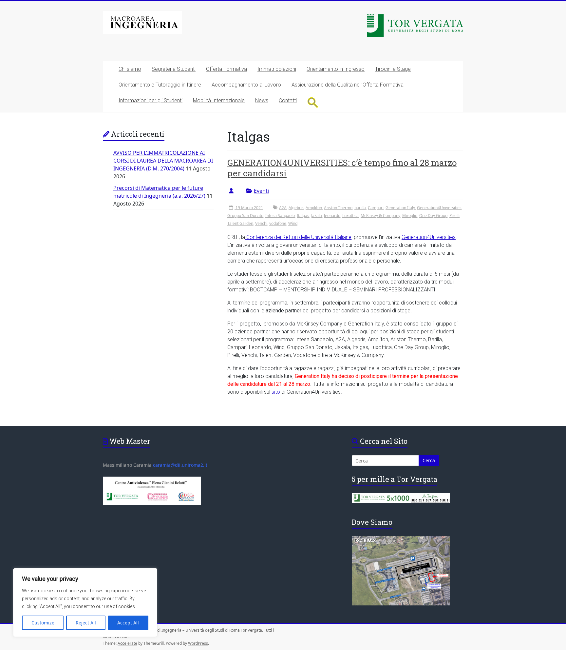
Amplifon (314, 207)
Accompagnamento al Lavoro (246, 85)
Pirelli (454, 215)
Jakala (316, 215)
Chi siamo (130, 69)
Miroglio (409, 215)
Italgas (303, 215)
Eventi (261, 190)
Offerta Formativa (226, 69)
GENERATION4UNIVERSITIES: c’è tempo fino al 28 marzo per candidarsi (342, 168)
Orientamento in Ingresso (336, 69)
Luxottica (350, 215)
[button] (313, 102)
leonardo (332, 215)
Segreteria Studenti (174, 69)
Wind (292, 223)
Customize (42, 623)
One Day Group (433, 215)
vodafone (277, 223)
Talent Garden (240, 223)
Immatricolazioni (276, 69)
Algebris (296, 207)
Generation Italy (400, 207)
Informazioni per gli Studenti (150, 100)
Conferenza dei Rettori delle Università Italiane (298, 237)
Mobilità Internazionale (219, 100)
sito (276, 392)
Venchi (261, 223)
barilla (360, 207)
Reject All (86, 623)
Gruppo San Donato (245, 215)
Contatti (288, 100)
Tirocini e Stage (393, 69)
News (261, 100)
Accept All (128, 623)
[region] (85, 602)
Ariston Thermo (338, 207)
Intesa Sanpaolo (280, 215)
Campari (376, 207)
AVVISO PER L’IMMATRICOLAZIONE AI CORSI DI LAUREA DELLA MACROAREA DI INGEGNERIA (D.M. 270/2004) (163, 160)
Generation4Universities (439, 207)
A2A (283, 207)
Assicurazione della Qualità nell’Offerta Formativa (348, 85)
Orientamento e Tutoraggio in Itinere (160, 85)
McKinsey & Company (380, 215)
